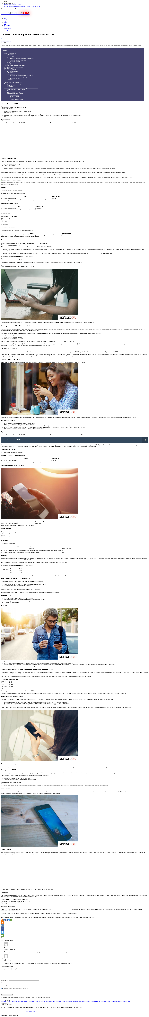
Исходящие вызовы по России (18, 60)
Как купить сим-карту (13, 90)
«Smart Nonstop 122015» (10, 70)
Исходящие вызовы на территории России (21, 77)
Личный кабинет (98, 322)
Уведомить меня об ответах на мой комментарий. (15, 988)
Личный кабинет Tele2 (7, 1001)
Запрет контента (14, 95)
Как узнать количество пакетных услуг (14, 65)
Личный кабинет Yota (75, 1001)
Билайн (6, 19)
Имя (2, 983)
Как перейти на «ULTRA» (14, 92)
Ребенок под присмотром (16, 99)
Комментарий (5, 980)
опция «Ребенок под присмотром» (62, 909)
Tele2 (5, 18)
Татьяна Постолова (6, 41)
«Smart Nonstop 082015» (10, 53)
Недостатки (10, 86)
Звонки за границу (15, 61)
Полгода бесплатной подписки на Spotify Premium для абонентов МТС (22, 6)
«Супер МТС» (60, 341)
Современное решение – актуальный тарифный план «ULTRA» (21, 88)
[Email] (11, 920)
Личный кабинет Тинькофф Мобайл (90, 1001)
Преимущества (11, 85)
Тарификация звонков (13, 74)
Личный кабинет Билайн (62, 1001)
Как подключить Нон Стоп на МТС (13, 67)
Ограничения (10, 54)
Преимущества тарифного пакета (16, 89)
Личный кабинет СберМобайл (109, 1001)
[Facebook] (6, 920)
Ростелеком (7, 25)
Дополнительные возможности (15, 93)
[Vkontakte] (4, 920)
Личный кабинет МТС (133, 343)
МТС (5, 24)
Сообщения (10, 63)
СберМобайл (7, 28)
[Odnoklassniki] (2, 920)
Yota (5, 21)
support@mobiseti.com (32, 1011)
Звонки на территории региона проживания (21, 58)
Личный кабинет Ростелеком (20, 1001)
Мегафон (6, 22)
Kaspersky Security (15, 96)
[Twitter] (9, 920)
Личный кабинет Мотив (123, 1001)
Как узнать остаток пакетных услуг (13, 82)
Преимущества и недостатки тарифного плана (16, 83)
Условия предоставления (13, 56)
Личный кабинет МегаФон (48, 1001)
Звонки (9, 57)
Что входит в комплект (13, 71)
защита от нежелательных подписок (68, 791)
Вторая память (14, 97)
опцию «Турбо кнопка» (94, 253)
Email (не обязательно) (6, 985)
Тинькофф (6, 26)
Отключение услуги (9, 68)
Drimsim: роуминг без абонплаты (12, 4)
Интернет (9, 64)
